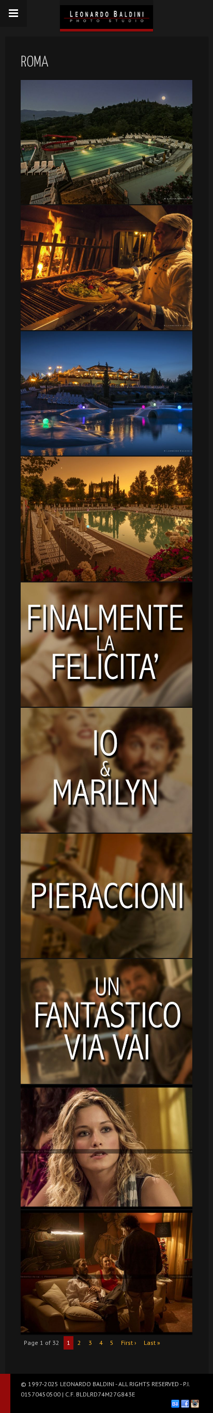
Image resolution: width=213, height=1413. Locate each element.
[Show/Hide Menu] (13, 13)
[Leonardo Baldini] (106, 14)
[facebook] (185, 1404)
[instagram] (195, 1404)
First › (128, 1342)
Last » (152, 1342)
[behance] (175, 1404)
